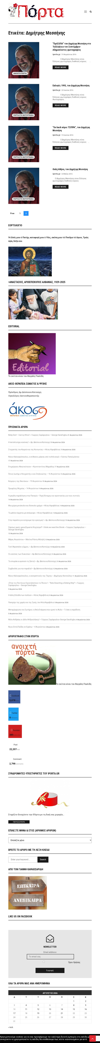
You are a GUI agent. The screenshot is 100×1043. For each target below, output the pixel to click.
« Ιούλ (10, 1027)
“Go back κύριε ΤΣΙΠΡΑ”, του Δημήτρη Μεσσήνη (71, 129)
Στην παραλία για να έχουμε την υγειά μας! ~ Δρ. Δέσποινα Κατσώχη (36, 520)
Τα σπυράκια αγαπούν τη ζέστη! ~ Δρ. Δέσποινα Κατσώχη (32, 561)
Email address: (50, 952)
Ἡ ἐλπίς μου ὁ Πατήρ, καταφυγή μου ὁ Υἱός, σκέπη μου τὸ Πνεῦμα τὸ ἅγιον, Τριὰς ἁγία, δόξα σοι (48, 239)
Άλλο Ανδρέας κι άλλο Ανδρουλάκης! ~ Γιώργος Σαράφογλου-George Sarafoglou (42, 620)
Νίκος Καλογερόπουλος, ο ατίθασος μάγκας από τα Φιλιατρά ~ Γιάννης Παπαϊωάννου (43, 457)
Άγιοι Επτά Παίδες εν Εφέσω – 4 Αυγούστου (26, 627)
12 (38, 1009)
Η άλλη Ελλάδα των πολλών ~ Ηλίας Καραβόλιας (28, 595)
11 (26, 1009)
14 (62, 1009)
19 (38, 1013)
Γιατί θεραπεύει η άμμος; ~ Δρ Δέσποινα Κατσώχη (29, 547)
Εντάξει (3, 1042)
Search (43, 859)
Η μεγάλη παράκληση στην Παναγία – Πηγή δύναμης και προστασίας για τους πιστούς (44, 496)
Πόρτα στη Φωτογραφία (23, 115)
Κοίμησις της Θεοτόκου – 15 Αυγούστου (25, 481)
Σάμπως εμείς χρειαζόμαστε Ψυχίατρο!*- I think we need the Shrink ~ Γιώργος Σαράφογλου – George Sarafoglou (47, 528)
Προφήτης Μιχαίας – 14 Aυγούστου (23, 488)
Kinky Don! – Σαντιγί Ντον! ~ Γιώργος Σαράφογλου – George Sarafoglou (37, 435)
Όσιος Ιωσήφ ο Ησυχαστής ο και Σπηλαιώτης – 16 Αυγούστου (34, 474)
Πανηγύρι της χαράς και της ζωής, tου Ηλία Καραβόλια (31, 602)
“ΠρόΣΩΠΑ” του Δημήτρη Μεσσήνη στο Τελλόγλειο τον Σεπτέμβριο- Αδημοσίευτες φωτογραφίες (72, 46)
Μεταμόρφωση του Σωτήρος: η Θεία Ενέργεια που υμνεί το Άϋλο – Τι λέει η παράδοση (44, 610)
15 (74, 1009)
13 (50, 1009)
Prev (12, 213)
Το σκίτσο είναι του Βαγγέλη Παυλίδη (25, 376)
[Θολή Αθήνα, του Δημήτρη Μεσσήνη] (27, 186)
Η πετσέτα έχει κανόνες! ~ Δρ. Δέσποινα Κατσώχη (29, 442)
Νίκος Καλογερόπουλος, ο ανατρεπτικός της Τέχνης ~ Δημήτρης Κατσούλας (40, 576)
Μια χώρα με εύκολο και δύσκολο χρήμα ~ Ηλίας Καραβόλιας (34, 506)
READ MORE (60, 67)
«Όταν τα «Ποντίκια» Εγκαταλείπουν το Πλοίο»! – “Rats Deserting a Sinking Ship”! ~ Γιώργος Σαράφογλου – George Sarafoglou (46, 584)
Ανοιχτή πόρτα (20, 73)
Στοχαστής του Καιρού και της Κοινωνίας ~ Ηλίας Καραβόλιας (34, 449)
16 (86, 1009)
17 (14, 1013)
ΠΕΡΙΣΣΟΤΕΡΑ (19, 822)
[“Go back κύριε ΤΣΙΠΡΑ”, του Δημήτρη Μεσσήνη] (27, 144)
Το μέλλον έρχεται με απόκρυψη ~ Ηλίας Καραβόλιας (30, 513)
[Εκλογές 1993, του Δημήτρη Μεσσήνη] (27, 102)
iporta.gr (56, 54)
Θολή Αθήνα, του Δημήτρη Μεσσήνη (70, 169)
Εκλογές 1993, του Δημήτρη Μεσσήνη (71, 85)
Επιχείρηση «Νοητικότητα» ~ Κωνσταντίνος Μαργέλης (31, 467)
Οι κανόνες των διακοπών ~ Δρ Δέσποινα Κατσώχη (29, 554)
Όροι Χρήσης (74, 962)
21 (62, 1013)
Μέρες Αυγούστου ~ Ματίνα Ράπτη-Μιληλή (26, 539)
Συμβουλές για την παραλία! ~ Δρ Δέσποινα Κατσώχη (30, 569)
